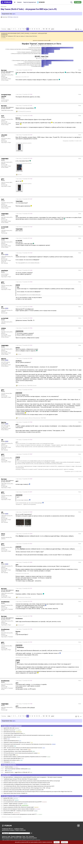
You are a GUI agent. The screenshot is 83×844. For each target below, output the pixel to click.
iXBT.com (4, 840)
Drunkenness (28, 111)
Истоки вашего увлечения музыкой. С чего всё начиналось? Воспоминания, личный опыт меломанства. (28, 744)
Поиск (23, 836)
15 (39, 29)
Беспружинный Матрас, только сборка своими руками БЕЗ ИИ (18, 751)
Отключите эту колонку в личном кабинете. (12, 817)
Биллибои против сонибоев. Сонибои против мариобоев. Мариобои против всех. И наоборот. (25, 756)
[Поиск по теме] (78, 29)
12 (32, 29)
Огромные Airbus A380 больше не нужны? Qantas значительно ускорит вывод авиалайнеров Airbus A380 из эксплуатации (32, 780)
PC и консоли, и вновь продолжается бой (13, 733)
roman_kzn (15, 17)
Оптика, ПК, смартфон (9, 746)
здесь (13, 14)
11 (30, 29)
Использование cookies (7, 838)
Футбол (5, 738)
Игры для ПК (3, 6)
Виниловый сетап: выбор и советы (12, 760)
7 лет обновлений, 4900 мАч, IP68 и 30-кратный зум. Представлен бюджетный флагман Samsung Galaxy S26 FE (29, 786)
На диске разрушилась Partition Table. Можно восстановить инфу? (18, 807)
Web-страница (4, 263)
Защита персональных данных (29, 838)
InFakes (19, 354)
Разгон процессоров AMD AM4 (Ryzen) (12, 758)
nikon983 (20, 385)
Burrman (20, 174)
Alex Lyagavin (25, 418)
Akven (29, 597)
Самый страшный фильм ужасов (11, 740)
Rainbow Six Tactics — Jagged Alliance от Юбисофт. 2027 (17, 772)
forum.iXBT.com (32, 840)
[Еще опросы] (51, 45)
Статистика (31, 836)
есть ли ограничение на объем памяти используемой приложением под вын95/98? (22, 801)
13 (34, 29)
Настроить (64, 842)
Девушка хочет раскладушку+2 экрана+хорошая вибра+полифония (19, 809)
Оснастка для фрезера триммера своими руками (16, 768)
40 (39, 45)
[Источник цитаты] (52, 119)
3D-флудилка (7, 762)
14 (36, 29)
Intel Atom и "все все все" (9, 730)
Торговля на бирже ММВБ (9, 754)
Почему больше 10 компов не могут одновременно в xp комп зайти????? (20, 814)
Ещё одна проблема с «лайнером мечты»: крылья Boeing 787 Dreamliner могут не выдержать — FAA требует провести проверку (33, 777)
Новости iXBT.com (6, 775)
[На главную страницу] (6, 2)
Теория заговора (9, 767)
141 (49, 29)
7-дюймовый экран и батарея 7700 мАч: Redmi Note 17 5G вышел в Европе (20, 779)
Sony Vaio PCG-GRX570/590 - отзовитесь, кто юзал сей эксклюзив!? (18, 810)
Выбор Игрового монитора (10, 737)
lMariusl (30, 418)
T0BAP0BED (29, 385)
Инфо (79, 70)
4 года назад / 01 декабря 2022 (24, 70)
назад (9, 29)
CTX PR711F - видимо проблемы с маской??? (13, 803)
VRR (6, 770)
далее (52, 29)
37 (44, 58)
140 (46, 29)
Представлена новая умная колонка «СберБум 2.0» (15, 793)
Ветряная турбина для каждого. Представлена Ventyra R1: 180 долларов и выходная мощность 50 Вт (27, 782)
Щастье (20, 418)
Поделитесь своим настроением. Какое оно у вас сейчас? (17, 742)
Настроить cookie (18, 838)
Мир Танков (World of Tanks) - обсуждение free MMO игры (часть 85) (29, 9)
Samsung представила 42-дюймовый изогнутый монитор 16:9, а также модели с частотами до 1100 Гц (27, 784)
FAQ (27, 836)
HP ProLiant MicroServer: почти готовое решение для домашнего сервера (21, 753)
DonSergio (10, 17)
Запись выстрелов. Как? (8, 800)
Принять (56, 842)
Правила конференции (16, 836)
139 (43, 29)
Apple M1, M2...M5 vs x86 (9, 728)
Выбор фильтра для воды (9, 731)
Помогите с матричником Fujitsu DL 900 (12, 805)
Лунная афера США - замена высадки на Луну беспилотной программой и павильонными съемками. (27, 735)
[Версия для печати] (76, 29)
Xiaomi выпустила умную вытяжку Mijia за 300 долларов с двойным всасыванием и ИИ (23, 789)
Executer (34, 385)
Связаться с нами (6, 836)
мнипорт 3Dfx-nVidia (8, 798)
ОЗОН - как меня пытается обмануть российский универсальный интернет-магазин (23, 747)
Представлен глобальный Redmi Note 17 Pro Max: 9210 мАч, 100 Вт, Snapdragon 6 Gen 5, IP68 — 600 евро (27, 788)
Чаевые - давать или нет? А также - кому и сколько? (16, 749)
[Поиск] (71, 2)
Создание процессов (8, 812)
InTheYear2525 (21, 111)
